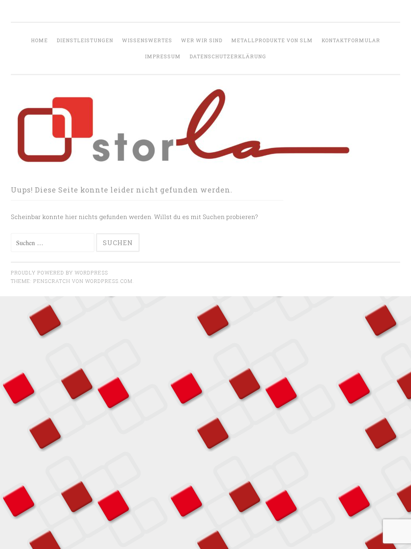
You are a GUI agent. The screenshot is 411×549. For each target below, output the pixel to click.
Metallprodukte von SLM (272, 40)
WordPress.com (108, 281)
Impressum (163, 56)
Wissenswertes (147, 40)
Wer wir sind (201, 40)
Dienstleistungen (85, 40)
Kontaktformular (350, 40)
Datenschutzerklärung (227, 56)
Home (39, 40)
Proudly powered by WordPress (59, 272)
